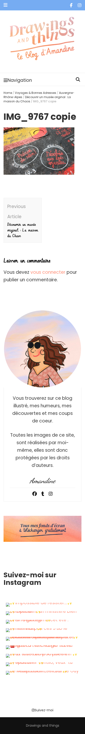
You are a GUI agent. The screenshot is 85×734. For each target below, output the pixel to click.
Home (8, 93)
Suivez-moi (44, 710)
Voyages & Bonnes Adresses (35, 93)
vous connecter (47, 272)
